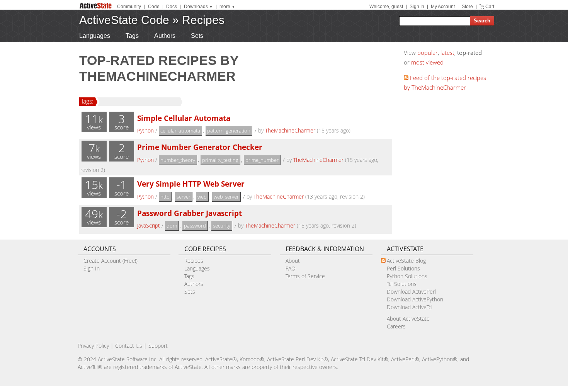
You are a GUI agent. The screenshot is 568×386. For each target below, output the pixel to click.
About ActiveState (408, 318)
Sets (197, 35)
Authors (164, 35)
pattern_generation (228, 130)
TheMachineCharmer (290, 130)
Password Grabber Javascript (189, 213)
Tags (132, 35)
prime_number (262, 159)
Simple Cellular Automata (183, 118)
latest (447, 52)
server (183, 196)
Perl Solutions (403, 268)
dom (172, 225)
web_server (226, 196)
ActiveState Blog (406, 260)
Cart (489, 6)
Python (145, 130)
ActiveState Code (124, 20)
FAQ (291, 268)
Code (154, 6)
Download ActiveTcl (409, 307)
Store (467, 6)
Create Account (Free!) (110, 260)
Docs (171, 6)
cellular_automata (180, 130)
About (293, 260)
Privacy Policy (93, 345)
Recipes (203, 20)
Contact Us (128, 345)
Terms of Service (305, 276)
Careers (396, 326)
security (221, 225)
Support (158, 345)
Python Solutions (407, 276)
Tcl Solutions (402, 283)
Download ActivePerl (411, 291)
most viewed (427, 62)
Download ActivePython (415, 299)
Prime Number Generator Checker (199, 147)
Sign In (417, 6)
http (165, 196)
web (202, 196)
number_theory (177, 159)
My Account (443, 6)
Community (129, 6)
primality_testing (220, 159)
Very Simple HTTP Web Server (191, 184)
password (195, 225)
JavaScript (148, 225)
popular (427, 52)
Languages (94, 35)
